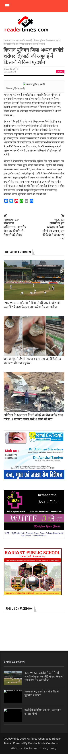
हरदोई (29, 40)
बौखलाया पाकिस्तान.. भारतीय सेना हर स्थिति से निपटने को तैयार (15, 227)
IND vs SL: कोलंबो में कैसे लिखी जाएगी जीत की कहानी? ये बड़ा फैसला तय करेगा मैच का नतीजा (43, 676)
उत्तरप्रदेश (21, 40)
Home (7, 40)
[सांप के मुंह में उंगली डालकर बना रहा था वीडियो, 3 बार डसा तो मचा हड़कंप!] (34, 336)
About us (16, 748)
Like (61, 72)
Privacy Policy (48, 748)
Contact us (30, 748)
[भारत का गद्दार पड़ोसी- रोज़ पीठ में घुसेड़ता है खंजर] (13, 696)
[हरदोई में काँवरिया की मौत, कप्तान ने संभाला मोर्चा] (13, 715)
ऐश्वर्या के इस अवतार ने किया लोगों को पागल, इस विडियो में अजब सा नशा (53, 229)
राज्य (13, 40)
